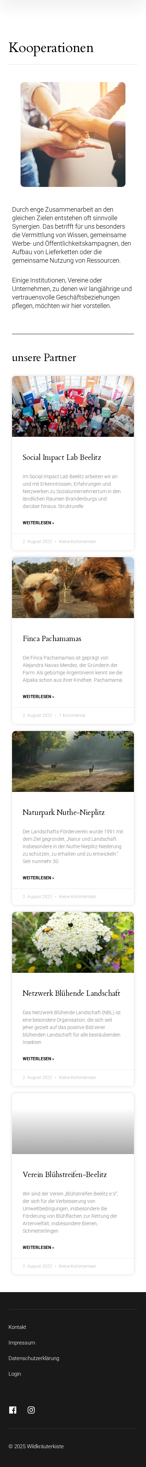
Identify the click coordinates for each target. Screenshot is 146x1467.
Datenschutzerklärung (34, 1358)
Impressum (22, 1343)
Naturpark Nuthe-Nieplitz (64, 812)
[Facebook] (13, 1410)
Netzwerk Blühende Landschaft (71, 993)
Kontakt (17, 1327)
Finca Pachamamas (52, 639)
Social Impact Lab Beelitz (62, 457)
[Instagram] (31, 1410)
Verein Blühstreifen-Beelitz (65, 1175)
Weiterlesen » (38, 522)
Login (15, 1374)
